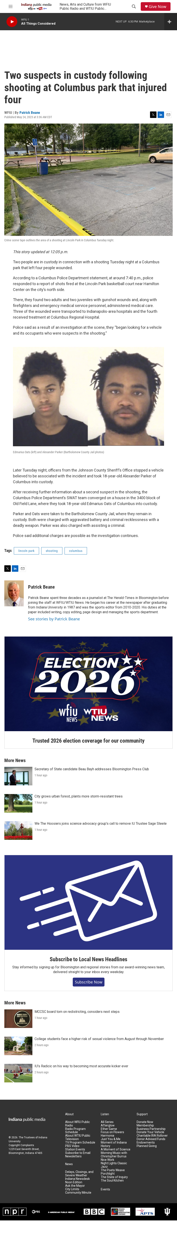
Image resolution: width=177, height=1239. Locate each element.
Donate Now (145, 1122)
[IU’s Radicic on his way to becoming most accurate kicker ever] (18, 1073)
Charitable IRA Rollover (152, 1135)
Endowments (146, 1142)
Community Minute (78, 1192)
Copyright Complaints (21, 1145)
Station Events (75, 1149)
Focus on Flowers (112, 1132)
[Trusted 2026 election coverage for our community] (88, 684)
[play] (11, 21)
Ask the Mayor (75, 1185)
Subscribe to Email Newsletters (77, 1154)
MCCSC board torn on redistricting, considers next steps (77, 1012)
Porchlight (108, 1173)
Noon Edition (73, 1182)
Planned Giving (147, 1146)
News (69, 1164)
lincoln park (26, 551)
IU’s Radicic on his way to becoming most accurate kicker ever (81, 1066)
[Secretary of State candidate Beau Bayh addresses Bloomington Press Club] (18, 776)
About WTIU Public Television (77, 1137)
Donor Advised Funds (151, 1139)
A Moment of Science (115, 1149)
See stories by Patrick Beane (54, 618)
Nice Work (107, 1159)
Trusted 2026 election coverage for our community (88, 740)
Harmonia (107, 1135)
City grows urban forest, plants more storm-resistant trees (79, 796)
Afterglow (108, 1125)
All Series (107, 1122)
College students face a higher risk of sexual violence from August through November (99, 1039)
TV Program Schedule (80, 1142)
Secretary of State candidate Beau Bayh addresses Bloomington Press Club (92, 769)
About (69, 1114)
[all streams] (170, 21)
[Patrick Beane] (14, 593)
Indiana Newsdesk (77, 1178)
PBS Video (72, 1146)
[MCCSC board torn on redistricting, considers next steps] (18, 1018)
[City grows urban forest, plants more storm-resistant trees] (18, 803)
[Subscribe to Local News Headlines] (88, 902)
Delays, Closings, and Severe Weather (79, 1173)
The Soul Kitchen (112, 1180)
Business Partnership (151, 1129)
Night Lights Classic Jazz (114, 1165)
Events (105, 1189)
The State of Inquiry (114, 1177)
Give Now (157, 6)
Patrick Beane (29, 112)
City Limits (72, 1189)
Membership (145, 1125)
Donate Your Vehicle (150, 1132)
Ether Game (109, 1129)
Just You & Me (110, 1139)
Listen (105, 1114)
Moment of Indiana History (114, 1144)
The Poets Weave (113, 1170)
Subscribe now (88, 982)
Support (142, 1114)
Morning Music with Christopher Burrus (114, 1154)
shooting (52, 551)
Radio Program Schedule (75, 1130)
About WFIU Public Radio (77, 1123)
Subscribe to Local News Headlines (88, 959)
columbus (75, 551)
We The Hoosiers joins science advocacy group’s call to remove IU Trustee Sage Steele (101, 823)
